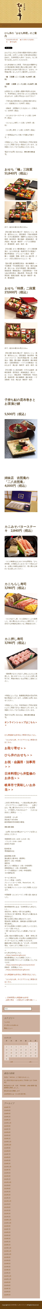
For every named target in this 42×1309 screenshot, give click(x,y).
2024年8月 (7, 1151)
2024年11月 (7, 1142)
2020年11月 (7, 1220)
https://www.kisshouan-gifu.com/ (18, 970)
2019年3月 (7, 1270)
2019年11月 (7, 1251)
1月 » (30, 1062)
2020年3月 (7, 1238)
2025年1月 (7, 1138)
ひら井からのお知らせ (11, 1025)
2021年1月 (7, 1217)
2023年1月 (7, 1179)
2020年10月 (7, 1223)
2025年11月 (7, 1123)
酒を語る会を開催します (12, 1091)
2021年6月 (7, 1207)
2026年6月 (7, 1110)
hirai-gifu (14, 42)
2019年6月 (7, 1260)
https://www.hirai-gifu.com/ (16, 955)
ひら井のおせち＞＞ (19, 755)
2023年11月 (7, 1167)
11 (11, 1050)
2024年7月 (7, 1154)
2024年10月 (7, 1145)
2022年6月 (7, 1188)
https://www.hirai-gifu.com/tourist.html (20, 965)
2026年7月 (7, 1107)
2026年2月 (7, 1117)
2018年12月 (7, 1276)
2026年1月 (7, 1120)
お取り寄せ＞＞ (15, 748)
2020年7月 (7, 1229)
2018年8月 (7, 1285)
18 (11, 1053)
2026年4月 (7, 1113)
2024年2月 (7, 1163)
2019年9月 (7, 1257)
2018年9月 (7, 1282)
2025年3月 (7, 1135)
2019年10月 (7, 1254)
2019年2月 (7, 1273)
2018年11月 (7, 1279)
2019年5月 (7, 1263)
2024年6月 (7, 1157)
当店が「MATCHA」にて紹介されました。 (17, 1077)
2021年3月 (7, 1210)
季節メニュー (8, 1028)
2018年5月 (7, 1295)
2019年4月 (7, 1267)
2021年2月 (7, 1213)
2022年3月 (7, 1192)
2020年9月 (7, 1226)
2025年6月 (7, 1132)
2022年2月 (7, 1195)
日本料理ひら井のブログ (18, 1305)
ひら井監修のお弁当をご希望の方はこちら (20, 735)
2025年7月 (7, 1129)
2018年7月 (7, 1288)
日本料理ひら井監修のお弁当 (16, 997)
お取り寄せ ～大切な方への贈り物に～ (21, 1000)
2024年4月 (7, 1160)
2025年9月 (7, 1126)
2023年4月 (7, 1176)
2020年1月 (7, 1245)
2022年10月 (7, 1182)
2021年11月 (7, 1201)
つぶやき (7, 1022)
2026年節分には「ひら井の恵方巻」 (15, 1094)
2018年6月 (7, 1292)
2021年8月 (7, 1204)
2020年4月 (7, 1235)
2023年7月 (7, 1170)
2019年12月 (7, 1248)
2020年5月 (7, 1232)
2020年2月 (7, 1242)
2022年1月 (7, 1198)
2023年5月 (7, 1173)
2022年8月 (7, 1185)
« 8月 (11, 1062)
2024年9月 (7, 1148)
